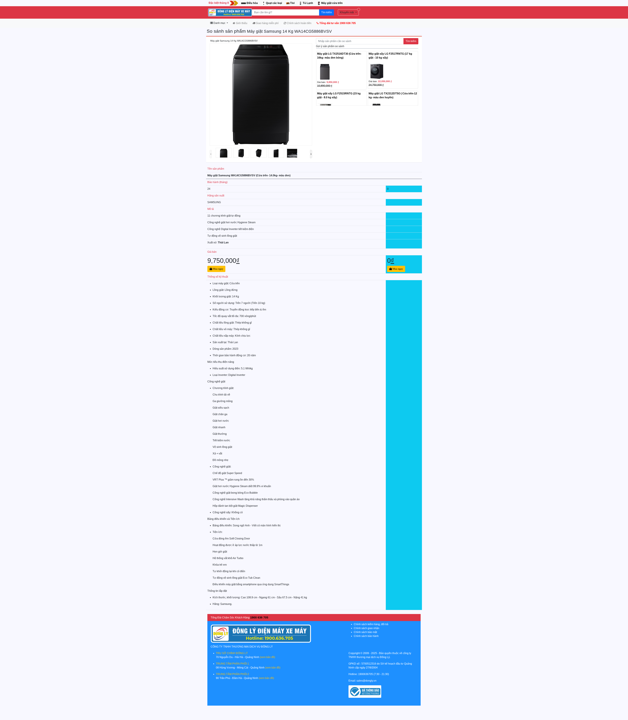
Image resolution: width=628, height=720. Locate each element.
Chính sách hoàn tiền (298, 23)
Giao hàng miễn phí (267, 23)
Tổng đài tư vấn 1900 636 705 (337, 23)
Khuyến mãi (347, 12)
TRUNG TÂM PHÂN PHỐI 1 (232, 663)
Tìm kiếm (326, 12)
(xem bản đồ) (267, 657)
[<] (211, 154)
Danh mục (219, 23)
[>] (311, 154)
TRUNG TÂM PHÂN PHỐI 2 (232, 674)
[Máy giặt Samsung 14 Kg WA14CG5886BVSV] (223, 155)
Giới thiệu (241, 23)
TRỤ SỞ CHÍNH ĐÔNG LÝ (232, 653)
